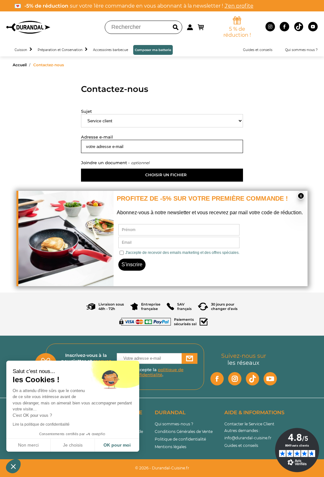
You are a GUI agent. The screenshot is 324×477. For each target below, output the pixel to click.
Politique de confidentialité (180, 439)
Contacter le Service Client (249, 424)
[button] (13, 466)
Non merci (28, 445)
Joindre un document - (106, 162)
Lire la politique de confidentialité (41, 424)
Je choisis (73, 445)
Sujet (86, 111)
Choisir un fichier (166, 174)
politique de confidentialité (158, 372)
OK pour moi (117, 445)
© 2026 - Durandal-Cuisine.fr (162, 468)
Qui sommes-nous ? (174, 424)
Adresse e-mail (97, 136)
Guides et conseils (241, 445)
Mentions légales (170, 446)
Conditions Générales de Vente (184, 431)
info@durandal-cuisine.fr (247, 437)
